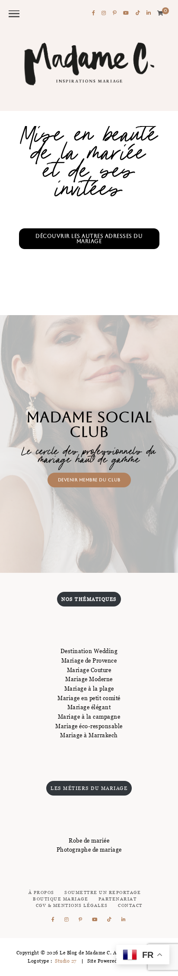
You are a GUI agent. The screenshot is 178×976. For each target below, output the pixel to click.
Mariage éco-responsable (89, 726)
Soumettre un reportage (102, 892)
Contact (130, 905)
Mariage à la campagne (89, 716)
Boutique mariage (60, 899)
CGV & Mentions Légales (72, 905)
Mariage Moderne (89, 679)
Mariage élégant (89, 707)
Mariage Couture (89, 669)
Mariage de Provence (89, 660)
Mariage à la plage (89, 688)
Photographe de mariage (89, 849)
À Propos (41, 892)
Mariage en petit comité (89, 698)
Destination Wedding (89, 651)
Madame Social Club (89, 424)
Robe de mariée (89, 840)
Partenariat (118, 899)
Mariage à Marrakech (89, 735)
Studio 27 (65, 961)
